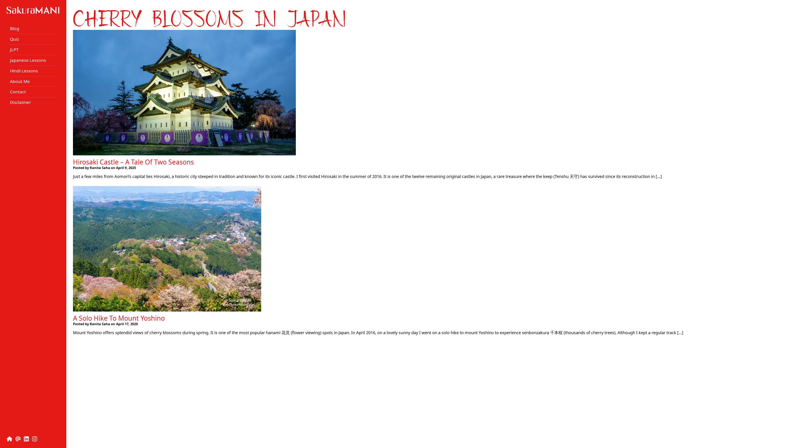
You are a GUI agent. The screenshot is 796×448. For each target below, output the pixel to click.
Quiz (14, 39)
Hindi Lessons (24, 71)
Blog (14, 28)
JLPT (14, 49)
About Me (20, 81)
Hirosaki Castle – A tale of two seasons (133, 161)
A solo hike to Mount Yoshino (119, 318)
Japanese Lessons (28, 60)
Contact (18, 92)
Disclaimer (20, 102)
